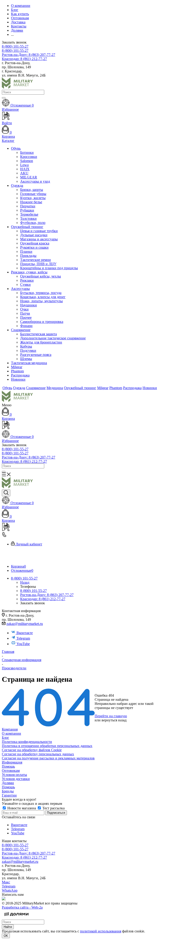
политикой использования (100, 931)
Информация (12, 762)
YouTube (23, 644)
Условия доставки (16, 779)
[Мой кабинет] (88, 425)
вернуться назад (114, 720)
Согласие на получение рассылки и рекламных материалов (48, 758)
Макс (6, 882)
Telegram (23, 638)
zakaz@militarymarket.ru (24, 624)
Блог (5, 737)
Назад (24, 582)
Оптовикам (11, 770)
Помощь (8, 766)
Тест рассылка (53, 808)
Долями (8, 783)
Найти (8, 927)
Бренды (8, 791)
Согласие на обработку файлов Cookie (32, 750)
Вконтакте (24, 633)
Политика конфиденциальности (27, 742)
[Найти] (4, 98)
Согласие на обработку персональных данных (38, 754)
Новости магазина (21, 808)
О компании (11, 733)
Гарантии (9, 795)
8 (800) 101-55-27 (15, 46)
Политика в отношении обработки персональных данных (47, 746)
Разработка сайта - (22, 907)
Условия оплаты (14, 775)
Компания (10, 729)
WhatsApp (9, 890)
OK (6, 935)
